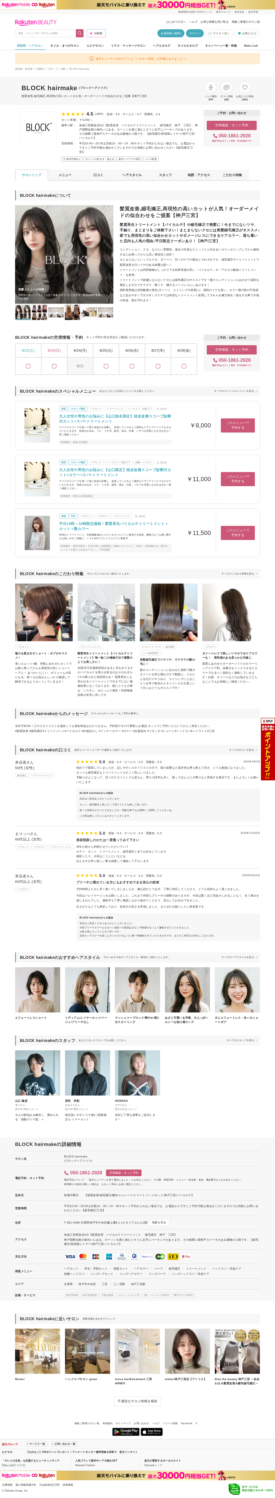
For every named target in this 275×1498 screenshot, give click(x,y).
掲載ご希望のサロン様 (246, 21)
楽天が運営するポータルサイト (162, 1460)
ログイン (195, 33)
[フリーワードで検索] (80, 33)
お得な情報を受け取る (215, 21)
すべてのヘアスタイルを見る (238, 957)
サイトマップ (123, 1423)
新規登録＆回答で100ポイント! (195, 11)
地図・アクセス (199, 175)
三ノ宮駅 (61, 69)
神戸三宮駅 (138, 1284)
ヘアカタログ (162, 45)
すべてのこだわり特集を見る (238, 573)
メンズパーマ (157, 1273)
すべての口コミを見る (241, 749)
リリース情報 (170, 1423)
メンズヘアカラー (131, 1273)
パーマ (158, 1268)
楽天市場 (253, 11)
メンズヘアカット (101, 1273)
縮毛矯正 (174, 1268)
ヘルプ (193, 21)
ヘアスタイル (132, 175)
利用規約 (108, 1423)
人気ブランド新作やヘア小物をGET (96, 1460)
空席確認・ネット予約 (231, 125)
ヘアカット (71, 1268)
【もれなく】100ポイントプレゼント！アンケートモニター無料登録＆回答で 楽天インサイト (82, 1451)
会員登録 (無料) (171, 33)
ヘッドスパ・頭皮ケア (226, 1268)
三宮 (49, 69)
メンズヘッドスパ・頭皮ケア (190, 1273)
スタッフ (165, 175)
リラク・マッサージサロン (128, 45)
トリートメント (196, 1268)
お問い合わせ (141, 1423)
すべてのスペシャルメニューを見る (234, 391)
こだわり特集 (232, 175)
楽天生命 (239, 11)
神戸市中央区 (87, 1284)
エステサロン (95, 45)
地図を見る (159, 1222)
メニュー (65, 175)
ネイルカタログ (188, 45)
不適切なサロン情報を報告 (137, 1401)
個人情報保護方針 (26, 1484)
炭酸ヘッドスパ (74, 1273)
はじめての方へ (176, 21)
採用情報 (68, 1484)
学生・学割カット (96, 1268)
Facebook (186, 1423)
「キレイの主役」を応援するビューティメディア (31, 1460)
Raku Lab (251, 45)
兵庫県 (40, 69)
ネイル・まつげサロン (64, 45)
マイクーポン (221, 33)
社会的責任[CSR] (49, 1484)
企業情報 (7, 1484)
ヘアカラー (141, 1268)
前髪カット (121, 1268)
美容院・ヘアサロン (30, 45)
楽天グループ (223, 11)
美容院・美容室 (24, 69)
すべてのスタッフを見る (240, 1040)
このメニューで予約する (237, 425)
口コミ (98, 175)
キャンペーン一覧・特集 (221, 45)
